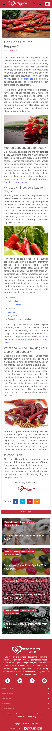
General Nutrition (12, 525)
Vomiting (11, 297)
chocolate (28, 79)
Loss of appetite (14, 305)
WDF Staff (13, 51)
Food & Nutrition (12, 522)
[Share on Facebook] (15, 501)
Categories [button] (26, 512)
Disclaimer (20, 717)
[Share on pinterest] (30, 501)
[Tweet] (22, 501)
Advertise (19, 714)
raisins (7, 79)
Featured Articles (27, 522)
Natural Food (41, 581)
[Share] (37, 501)
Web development (16, 728)
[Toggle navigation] (4, 4)
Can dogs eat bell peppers (16, 182)
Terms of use (29, 714)
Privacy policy (41, 714)
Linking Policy (31, 717)
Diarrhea (11, 312)
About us (10, 714)
